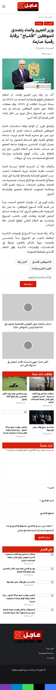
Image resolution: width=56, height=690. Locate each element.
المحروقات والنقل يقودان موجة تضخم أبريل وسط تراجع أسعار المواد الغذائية (19, 611)
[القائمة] (3, 7)
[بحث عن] (52, 7)
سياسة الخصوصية (46, 653)
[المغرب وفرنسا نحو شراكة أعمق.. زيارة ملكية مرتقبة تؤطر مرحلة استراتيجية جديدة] (14, 417)
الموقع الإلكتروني (47, 513)
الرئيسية (48, 17)
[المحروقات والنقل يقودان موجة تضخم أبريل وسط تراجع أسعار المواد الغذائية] (45, 613)
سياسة (41, 17)
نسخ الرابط (28, 284)
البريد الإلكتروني (47, 500)
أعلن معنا (50, 648)
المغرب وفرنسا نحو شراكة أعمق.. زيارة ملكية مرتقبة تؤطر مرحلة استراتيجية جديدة (15, 430)
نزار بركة (21, 262)
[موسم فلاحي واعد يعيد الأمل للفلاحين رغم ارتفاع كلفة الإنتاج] (14, 384)
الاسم (50, 487)
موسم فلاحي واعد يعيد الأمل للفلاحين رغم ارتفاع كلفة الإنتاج (14, 396)
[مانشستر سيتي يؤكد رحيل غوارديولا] (41, 417)
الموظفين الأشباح (41, 262)
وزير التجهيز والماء (41, 268)
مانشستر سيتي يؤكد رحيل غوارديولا (43, 429)
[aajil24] (28, 6)
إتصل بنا (50, 657)
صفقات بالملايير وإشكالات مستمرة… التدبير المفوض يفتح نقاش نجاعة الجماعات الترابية (42, 398)
